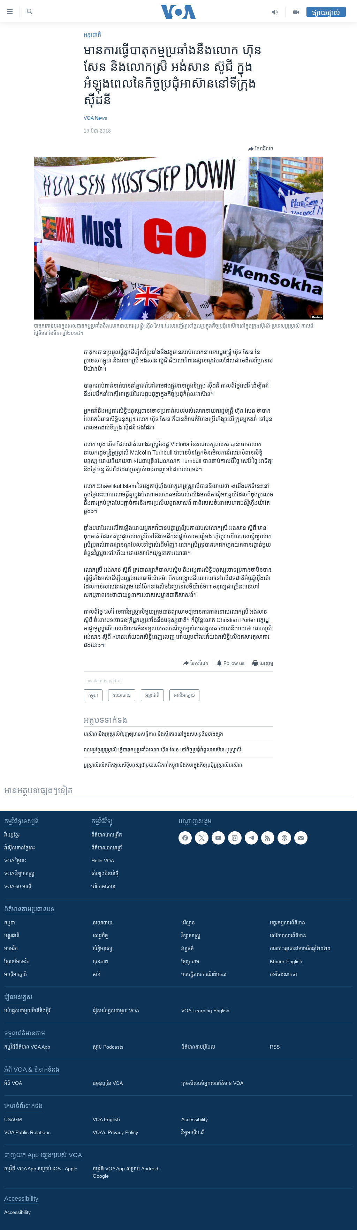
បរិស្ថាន (188, 922)
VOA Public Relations (27, 1132)
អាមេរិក (11, 948)
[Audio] (275, 12)
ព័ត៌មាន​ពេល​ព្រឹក (106, 835)
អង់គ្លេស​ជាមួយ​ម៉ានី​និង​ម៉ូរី (27, 1010)
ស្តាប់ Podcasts (108, 1047)
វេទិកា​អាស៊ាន (103, 886)
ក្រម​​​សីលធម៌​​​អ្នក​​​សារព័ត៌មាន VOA (212, 1083)
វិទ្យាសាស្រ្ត (190, 935)
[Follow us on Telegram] (251, 838)
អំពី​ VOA (13, 1083)
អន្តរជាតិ (92, 35)
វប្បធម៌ (187, 948)
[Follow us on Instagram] (234, 838)
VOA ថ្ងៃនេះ (15, 860)
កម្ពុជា (9, 922)
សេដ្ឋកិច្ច (100, 935)
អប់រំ (96, 974)
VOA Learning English (205, 1010)
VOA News (95, 118)
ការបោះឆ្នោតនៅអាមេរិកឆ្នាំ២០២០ (300, 948)
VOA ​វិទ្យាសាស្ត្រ (19, 873)
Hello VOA (102, 860)
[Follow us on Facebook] (185, 838)
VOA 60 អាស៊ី (17, 886)
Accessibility (194, 1119)
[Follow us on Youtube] (218, 838)
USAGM (13, 1119)
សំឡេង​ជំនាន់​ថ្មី (105, 873)
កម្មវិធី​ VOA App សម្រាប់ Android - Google (127, 1172)
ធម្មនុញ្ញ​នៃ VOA (108, 1083)
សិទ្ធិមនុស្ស (102, 948)
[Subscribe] (300, 838)
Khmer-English (286, 961)
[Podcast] (284, 838)
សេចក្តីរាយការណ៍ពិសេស (204, 974)
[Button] (260, 149)
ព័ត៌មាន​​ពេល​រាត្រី (106, 847)
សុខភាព (100, 961)
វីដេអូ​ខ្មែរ (12, 835)
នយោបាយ (102, 922)
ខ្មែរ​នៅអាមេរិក (17, 961)
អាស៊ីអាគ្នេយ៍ (15, 974)
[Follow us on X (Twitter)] (201, 838)
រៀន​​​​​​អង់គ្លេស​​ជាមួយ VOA (116, 1010)
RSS (275, 1047)
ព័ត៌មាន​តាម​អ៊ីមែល (198, 1047)
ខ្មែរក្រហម (190, 961)
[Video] (296, 12)
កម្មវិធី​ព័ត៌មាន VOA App (27, 1047)
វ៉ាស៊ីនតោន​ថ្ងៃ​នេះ (19, 847)
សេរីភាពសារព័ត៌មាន (288, 935)
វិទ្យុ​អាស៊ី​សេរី (192, 1132)
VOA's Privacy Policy (115, 1132)
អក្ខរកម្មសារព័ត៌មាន (287, 922)
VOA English (106, 1119)
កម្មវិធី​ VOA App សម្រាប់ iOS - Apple (40, 1168)
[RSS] (267, 838)
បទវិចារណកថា (283, 974)
